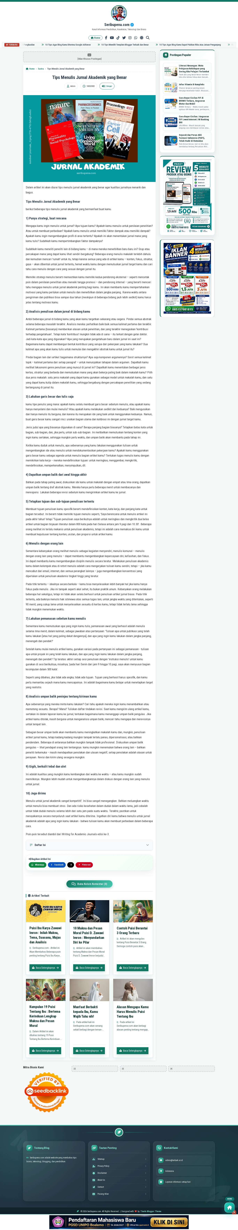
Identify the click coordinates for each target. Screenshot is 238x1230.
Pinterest (85, 865)
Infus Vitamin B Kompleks (191, 84)
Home (97, 37)
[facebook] (106, 38)
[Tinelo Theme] (119, 1222)
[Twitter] (124, 38)
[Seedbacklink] (46, 1092)
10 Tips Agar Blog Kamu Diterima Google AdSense (54, 44)
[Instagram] (130, 38)
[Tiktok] (118, 38)
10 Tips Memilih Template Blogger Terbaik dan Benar (111, 44)
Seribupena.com (117, 24)
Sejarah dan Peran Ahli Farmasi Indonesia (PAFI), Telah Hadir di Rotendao (192, 138)
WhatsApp (39, 865)
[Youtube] (112, 38)
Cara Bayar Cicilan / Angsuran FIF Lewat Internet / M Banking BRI (194, 119)
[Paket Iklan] (187, 196)
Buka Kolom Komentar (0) (92, 884)
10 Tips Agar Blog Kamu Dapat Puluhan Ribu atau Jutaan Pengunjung (176, 44)
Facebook (57, 865)
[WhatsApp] (135, 38)
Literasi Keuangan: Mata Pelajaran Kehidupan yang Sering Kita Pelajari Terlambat (194, 68)
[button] (229, 1207)
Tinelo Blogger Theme (150, 1211)
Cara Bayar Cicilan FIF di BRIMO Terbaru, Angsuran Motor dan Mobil (192, 101)
